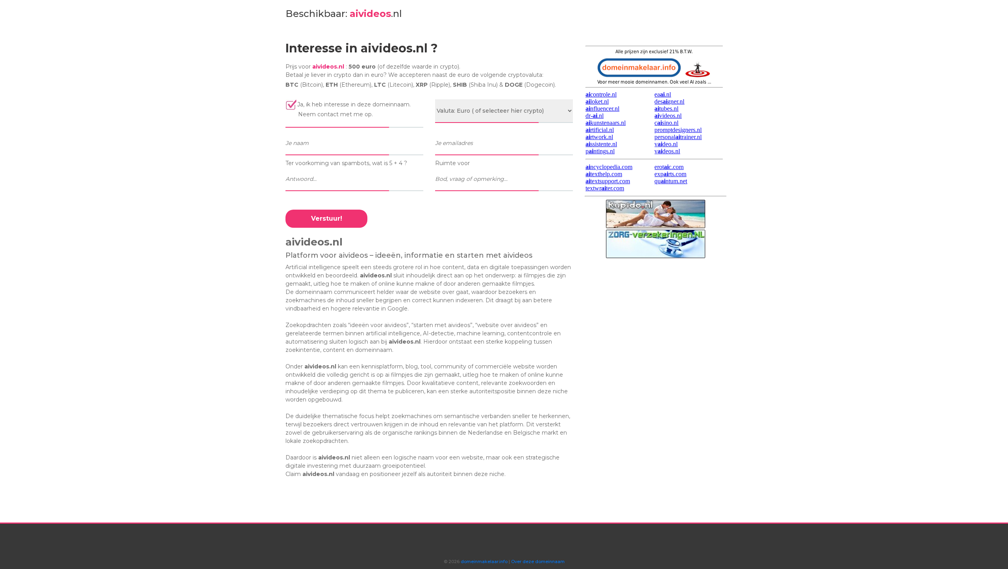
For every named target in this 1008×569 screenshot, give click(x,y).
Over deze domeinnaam (538, 561)
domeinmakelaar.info (484, 561)
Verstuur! (326, 218)
